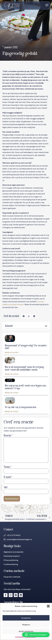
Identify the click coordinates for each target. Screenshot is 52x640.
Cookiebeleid (19, 637)
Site (5, 487)
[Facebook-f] (5, 595)
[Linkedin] (21, 595)
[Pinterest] (16, 595)
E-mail (8, 477)
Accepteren (26, 618)
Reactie (8, 435)
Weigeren (26, 624)
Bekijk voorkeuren (26, 631)
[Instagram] (11, 595)
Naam (7, 467)
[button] (48, 606)
